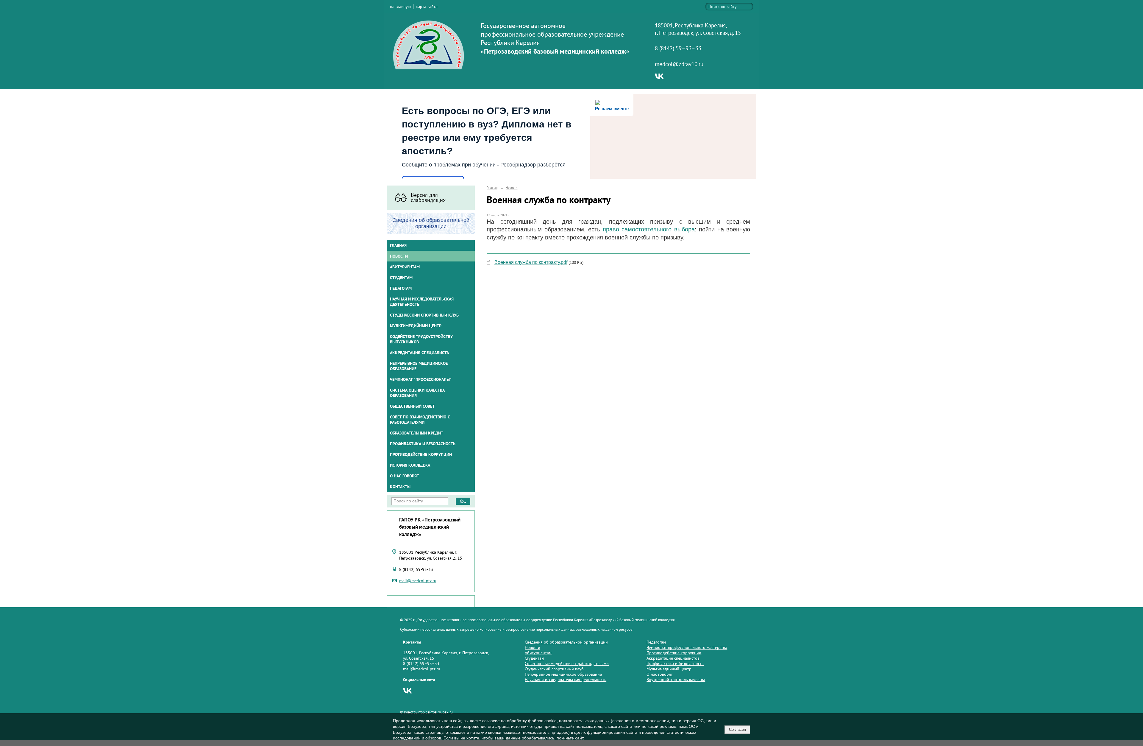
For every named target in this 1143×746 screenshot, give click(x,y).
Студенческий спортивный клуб (424, 315)
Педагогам (656, 642)
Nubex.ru (445, 712)
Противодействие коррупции (421, 454)
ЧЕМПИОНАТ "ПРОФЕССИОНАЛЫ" (421, 379)
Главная (398, 245)
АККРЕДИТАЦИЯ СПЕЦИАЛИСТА (419, 352)
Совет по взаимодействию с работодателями (420, 419)
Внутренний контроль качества (676, 679)
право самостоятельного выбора (649, 229)
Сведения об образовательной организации (566, 642)
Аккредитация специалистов (673, 658)
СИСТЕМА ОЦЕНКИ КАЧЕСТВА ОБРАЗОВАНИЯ (417, 392)
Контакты (400, 486)
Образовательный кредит (416, 433)
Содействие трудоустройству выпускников (421, 339)
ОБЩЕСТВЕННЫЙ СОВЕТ (412, 406)
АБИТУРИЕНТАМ (405, 267)
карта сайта (427, 6)
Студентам (534, 658)
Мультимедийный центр (415, 325)
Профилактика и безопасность (422, 443)
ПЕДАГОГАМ (401, 288)
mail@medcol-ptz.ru (417, 580)
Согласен (737, 729)
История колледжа (410, 465)
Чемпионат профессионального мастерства (687, 647)
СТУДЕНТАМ (401, 277)
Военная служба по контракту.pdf (530, 262)
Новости (399, 256)
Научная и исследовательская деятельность (422, 301)
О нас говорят (404, 476)
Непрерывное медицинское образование (419, 366)
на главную (400, 6)
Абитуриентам (538, 652)
